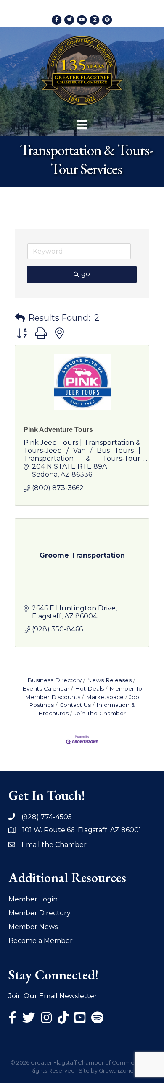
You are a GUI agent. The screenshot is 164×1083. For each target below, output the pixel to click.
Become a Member (40, 941)
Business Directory (54, 680)
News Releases (109, 680)
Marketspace (105, 696)
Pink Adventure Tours (58, 429)
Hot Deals (89, 688)
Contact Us (75, 704)
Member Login (33, 899)
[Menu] (82, 124)
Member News (33, 927)
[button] (20, 317)
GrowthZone (116, 1070)
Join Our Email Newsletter (52, 996)
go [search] (85, 274)
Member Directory (39, 913)
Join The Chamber (100, 713)
